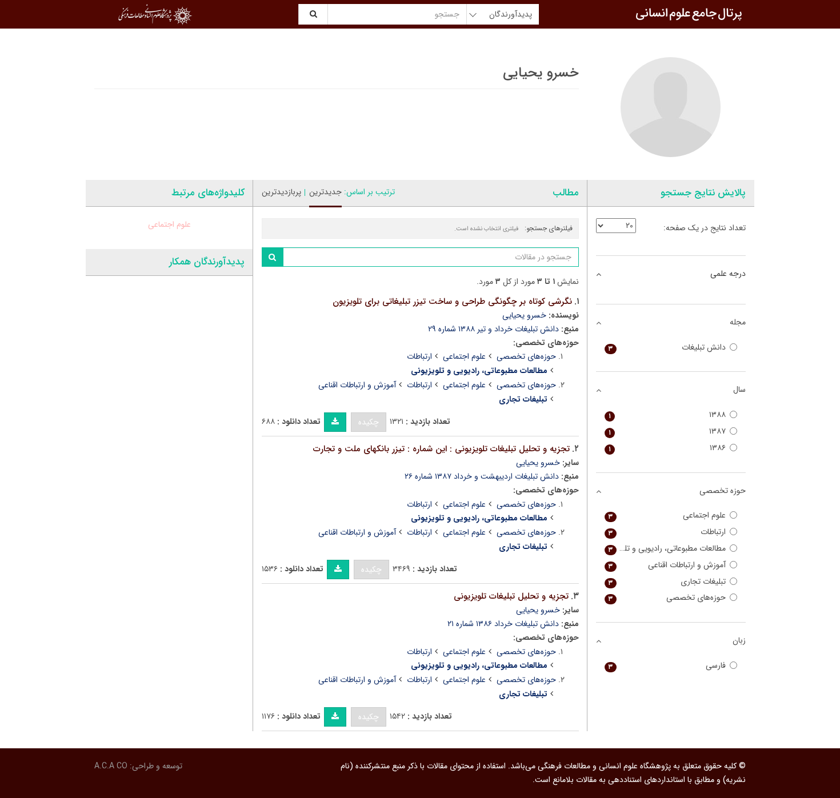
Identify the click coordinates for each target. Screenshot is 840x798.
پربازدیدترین (281, 192)
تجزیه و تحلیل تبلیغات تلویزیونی (511, 596)
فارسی (667, 665)
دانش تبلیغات (667, 347)
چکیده (368, 422)
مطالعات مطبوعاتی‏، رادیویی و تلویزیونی (665, 548)
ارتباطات (419, 356)
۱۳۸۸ (667, 415)
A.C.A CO (110, 766)
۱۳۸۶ (667, 448)
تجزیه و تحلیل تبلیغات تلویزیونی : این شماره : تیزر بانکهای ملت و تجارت (441, 449)
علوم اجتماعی (464, 356)
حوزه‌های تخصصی (526, 356)
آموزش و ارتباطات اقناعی (357, 385)
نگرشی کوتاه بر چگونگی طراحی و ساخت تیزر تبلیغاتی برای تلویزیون (452, 301)
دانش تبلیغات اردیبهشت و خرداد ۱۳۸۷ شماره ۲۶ (482, 476)
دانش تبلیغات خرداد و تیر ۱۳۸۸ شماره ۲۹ (493, 329)
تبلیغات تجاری (667, 581)
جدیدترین (325, 192)
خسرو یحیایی (524, 315)
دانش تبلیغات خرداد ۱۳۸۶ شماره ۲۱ (503, 623)
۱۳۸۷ (667, 431)
